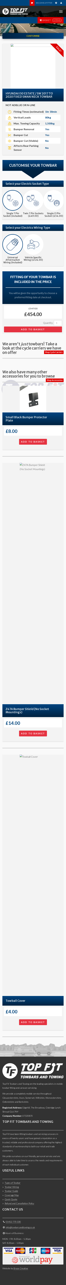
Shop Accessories (55, 380)
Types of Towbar (13, 1182)
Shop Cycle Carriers (54, 352)
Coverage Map (12, 1195)
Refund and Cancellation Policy (19, 1203)
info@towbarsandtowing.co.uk (20, 1227)
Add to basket (33, 329)
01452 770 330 (13, 1221)
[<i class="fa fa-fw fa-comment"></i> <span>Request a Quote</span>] (32, 3)
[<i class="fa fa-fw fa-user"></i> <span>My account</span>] (61, 3)
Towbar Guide (11, 1191)
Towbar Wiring (12, 1187)
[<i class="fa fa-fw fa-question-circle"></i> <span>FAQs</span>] (56, 3)
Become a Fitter (44, 3)
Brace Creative (21, 1268)
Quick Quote (11, 1199)
